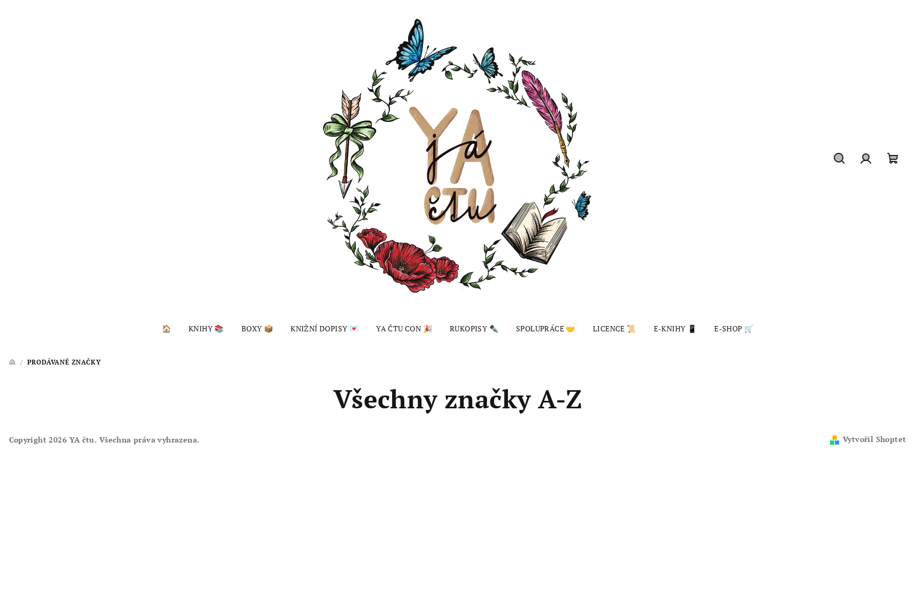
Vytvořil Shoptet (874, 439)
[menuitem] (166, 328)
